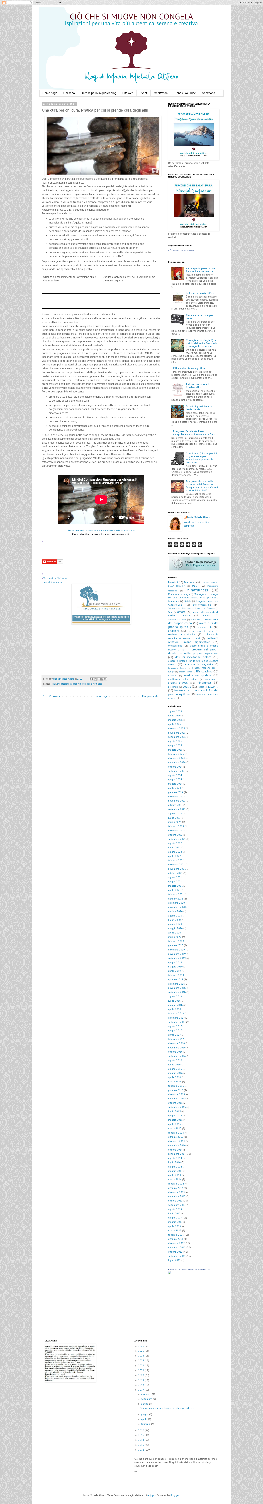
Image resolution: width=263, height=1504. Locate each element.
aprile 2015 (174, 1124)
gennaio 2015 (175, 1136)
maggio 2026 (175, 719)
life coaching (204, 671)
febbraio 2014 (176, 1183)
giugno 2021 (175, 881)
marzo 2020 (174, 936)
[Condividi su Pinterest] (105, 679)
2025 (141, 1350)
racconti (213, 687)
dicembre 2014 (176, 1141)
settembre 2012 (177, 1256)
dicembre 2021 (176, 864)
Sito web (127, 93)
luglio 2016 (174, 1064)
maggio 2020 (175, 928)
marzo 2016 (174, 1081)
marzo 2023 (174, 822)
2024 (141, 1355)
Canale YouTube (185, 93)
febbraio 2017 (176, 1039)
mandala (172, 675)
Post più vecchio (150, 696)
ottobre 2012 (175, 1251)
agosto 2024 (175, 775)
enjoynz (151, 1495)
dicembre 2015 (176, 1094)
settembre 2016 (177, 1056)
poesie (186, 687)
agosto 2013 (175, 1209)
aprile (144, 1419)
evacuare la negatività (199, 664)
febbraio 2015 (176, 1132)
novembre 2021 (177, 868)
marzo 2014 (174, 1179)
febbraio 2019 (176, 975)
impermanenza (185, 671)
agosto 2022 (175, 843)
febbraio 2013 (176, 1234)
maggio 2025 (175, 749)
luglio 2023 (174, 817)
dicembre (146, 1394)
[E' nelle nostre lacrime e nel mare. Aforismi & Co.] (169, 1273)
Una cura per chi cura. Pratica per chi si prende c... (167, 1408)
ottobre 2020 (175, 911)
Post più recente (51, 696)
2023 (141, 1360)
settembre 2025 (177, 736)
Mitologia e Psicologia (179, 594)
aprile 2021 (174, 890)
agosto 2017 (175, 1026)
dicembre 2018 (176, 983)
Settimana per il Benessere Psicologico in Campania (191, 608)
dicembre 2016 (176, 1043)
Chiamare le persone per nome (199, 317)
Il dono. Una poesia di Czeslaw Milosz (198, 386)
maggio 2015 (175, 1119)
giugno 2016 (175, 1068)
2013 (141, 1444)
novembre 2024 (177, 762)
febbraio (146, 1424)
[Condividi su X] (98, 679)
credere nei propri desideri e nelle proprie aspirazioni (193, 651)
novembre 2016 (177, 1047)
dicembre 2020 (176, 902)
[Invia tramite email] (91, 679)
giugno (145, 1414)
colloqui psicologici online (201, 631)
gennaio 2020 (175, 945)
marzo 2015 (174, 1128)
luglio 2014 (174, 1162)
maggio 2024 (175, 783)
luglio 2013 (174, 1213)
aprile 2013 (174, 1226)
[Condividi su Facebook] (101, 679)
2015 (141, 1435)
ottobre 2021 (175, 873)
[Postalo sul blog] (95, 679)
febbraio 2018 (176, 1013)
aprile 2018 (174, 1009)
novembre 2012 (177, 1247)
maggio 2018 (175, 1005)
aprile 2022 (174, 856)
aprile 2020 (174, 932)
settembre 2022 (177, 839)
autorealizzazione (177, 619)
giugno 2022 (175, 851)
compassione (175, 645)
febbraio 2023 (176, 826)
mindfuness (96, 683)
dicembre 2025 (176, 728)
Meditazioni (161, 93)
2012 (141, 1449)
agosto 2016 (175, 1060)
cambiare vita (204, 627)
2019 (141, 1380)
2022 (141, 1365)
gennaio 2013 (175, 1238)
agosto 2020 (175, 915)
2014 (141, 1439)
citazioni (173, 631)
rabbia (201, 686)
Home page (49, 93)
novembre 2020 (177, 907)
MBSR (53, 683)
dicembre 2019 (176, 949)
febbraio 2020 (176, 941)
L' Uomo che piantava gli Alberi (189, 368)
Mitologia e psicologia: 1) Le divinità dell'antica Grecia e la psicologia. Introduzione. (201, 343)
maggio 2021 (175, 885)
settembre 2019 (177, 958)
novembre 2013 (177, 1196)
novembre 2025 (177, 732)
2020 (141, 1375)
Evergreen (189, 582)
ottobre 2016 (175, 1051)
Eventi (144, 93)
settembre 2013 (177, 1204)
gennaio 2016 (175, 1090)
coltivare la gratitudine (182, 634)
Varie (170, 612)
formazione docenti (177, 668)
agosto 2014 (175, 1158)
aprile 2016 (174, 1077)
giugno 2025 (175, 745)
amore (181, 612)
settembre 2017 (177, 1022)
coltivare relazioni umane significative (193, 640)
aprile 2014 (174, 1175)
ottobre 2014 (175, 1149)
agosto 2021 (175, 877)
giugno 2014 (175, 1166)
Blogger (175, 1495)
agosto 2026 (175, 711)
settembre (147, 1398)
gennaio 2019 (175, 979)
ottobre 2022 (175, 834)
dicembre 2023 (176, 796)
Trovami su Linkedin (55, 578)
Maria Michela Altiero (198, 517)
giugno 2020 (175, 924)
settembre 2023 (177, 809)
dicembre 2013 (176, 1192)
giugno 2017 (175, 1030)
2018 (141, 1385)
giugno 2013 (175, 1217)
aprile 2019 (174, 970)
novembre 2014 (177, 1145)
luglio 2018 (174, 1000)
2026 (141, 1346)
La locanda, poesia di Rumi (200, 293)
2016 (141, 1430)
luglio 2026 (174, 715)
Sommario (208, 93)
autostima (195, 619)
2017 (141, 1389)
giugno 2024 (175, 779)
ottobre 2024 (175, 766)
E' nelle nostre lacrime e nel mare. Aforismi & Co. (189, 1270)
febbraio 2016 (176, 1085)
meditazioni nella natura (182, 679)
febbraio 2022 (176, 860)
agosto (145, 1403)
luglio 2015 (174, 1111)
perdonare (173, 686)
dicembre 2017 (176, 1017)
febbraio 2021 (176, 894)
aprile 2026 (174, 724)
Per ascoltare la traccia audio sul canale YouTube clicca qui (101, 530)
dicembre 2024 (176, 758)
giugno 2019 (175, 962)
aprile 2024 (174, 788)
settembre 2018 (177, 992)
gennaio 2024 (175, 792)
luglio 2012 (174, 1260)
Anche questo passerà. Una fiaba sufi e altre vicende (200, 270)
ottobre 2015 (175, 1102)
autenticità (207, 615)
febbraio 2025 (176, 754)
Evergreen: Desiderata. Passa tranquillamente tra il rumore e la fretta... (195, 433)
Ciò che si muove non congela (181, 250)
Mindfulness (84, 683)
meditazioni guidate (67, 683)
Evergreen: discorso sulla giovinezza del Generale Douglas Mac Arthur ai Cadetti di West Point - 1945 (202, 486)
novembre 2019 (177, 953)
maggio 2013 (175, 1221)
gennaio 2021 (175, 898)
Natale (187, 601)
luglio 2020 (174, 919)
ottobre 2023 (175, 805)
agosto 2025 (175, 741)
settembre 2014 (177, 1153)
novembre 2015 (177, 1098)
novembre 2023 (177, 800)
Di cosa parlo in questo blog (98, 93)
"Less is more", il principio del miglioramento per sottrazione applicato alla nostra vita (201, 458)
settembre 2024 (177, 771)
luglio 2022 (174, 847)
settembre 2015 (177, 1107)
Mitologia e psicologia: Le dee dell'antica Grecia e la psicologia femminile (193, 598)
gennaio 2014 (175, 1188)
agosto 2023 (175, 813)
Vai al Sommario (52, 581)
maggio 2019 (175, 966)
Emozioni (173, 582)
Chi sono (69, 93)
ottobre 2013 (175, 1200)
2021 (141, 1370)
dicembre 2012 (176, 1243)
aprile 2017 (174, 1034)
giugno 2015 (175, 1115)
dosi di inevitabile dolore (193, 657)
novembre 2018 (177, 987)
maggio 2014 (175, 1171)
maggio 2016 (175, 1073)
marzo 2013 (174, 1230)
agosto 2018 (175, 996)
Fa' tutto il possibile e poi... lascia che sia (200, 408)
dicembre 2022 (176, 830)
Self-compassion (202, 604)
